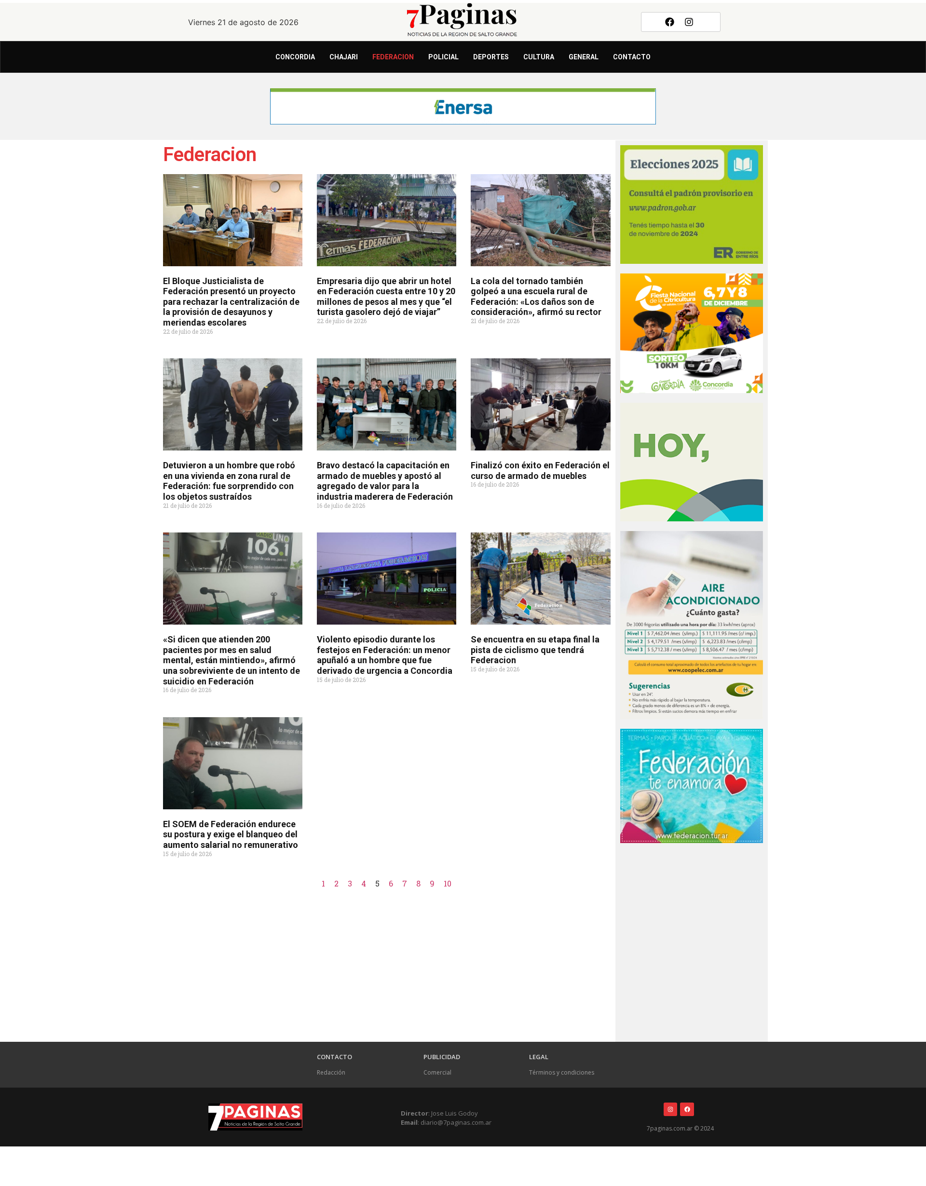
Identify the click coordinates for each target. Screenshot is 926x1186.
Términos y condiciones (561, 1072)
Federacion (393, 57)
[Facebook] (669, 21)
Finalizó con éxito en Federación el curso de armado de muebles (540, 470)
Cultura (538, 57)
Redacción (331, 1072)
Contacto (632, 57)
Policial (443, 57)
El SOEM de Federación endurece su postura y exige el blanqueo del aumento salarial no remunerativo (230, 834)
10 (447, 883)
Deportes (491, 57)
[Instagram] (689, 21)
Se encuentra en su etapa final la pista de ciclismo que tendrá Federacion (535, 649)
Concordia (295, 57)
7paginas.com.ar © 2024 (680, 1128)
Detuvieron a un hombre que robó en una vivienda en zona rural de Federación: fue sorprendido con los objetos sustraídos (229, 481)
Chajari (343, 57)
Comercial (437, 1072)
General (584, 57)
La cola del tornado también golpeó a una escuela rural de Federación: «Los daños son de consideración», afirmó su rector (536, 296)
